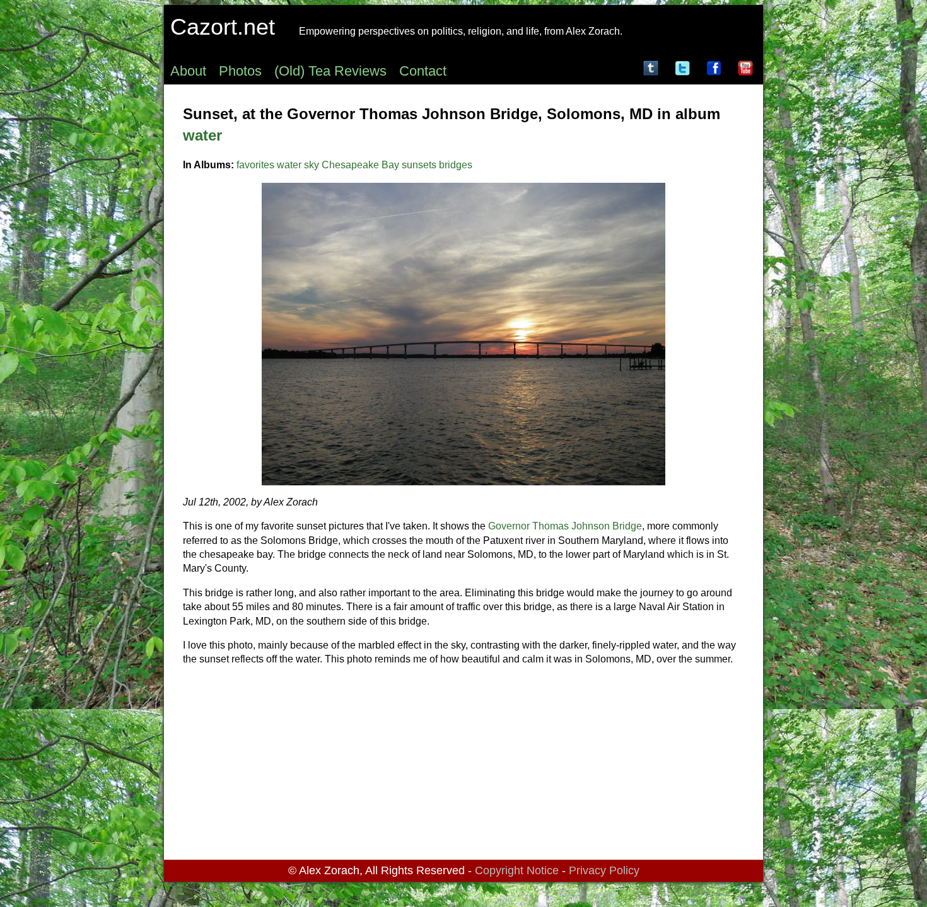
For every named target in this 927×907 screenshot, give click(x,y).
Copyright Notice (517, 870)
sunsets (419, 164)
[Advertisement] (463, 765)
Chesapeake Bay (360, 164)
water (202, 135)
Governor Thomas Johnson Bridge (565, 526)
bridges (455, 164)
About (188, 71)
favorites (255, 164)
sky (311, 164)
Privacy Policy (604, 870)
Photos (240, 71)
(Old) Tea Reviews (330, 71)
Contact (422, 71)
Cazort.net (222, 27)
